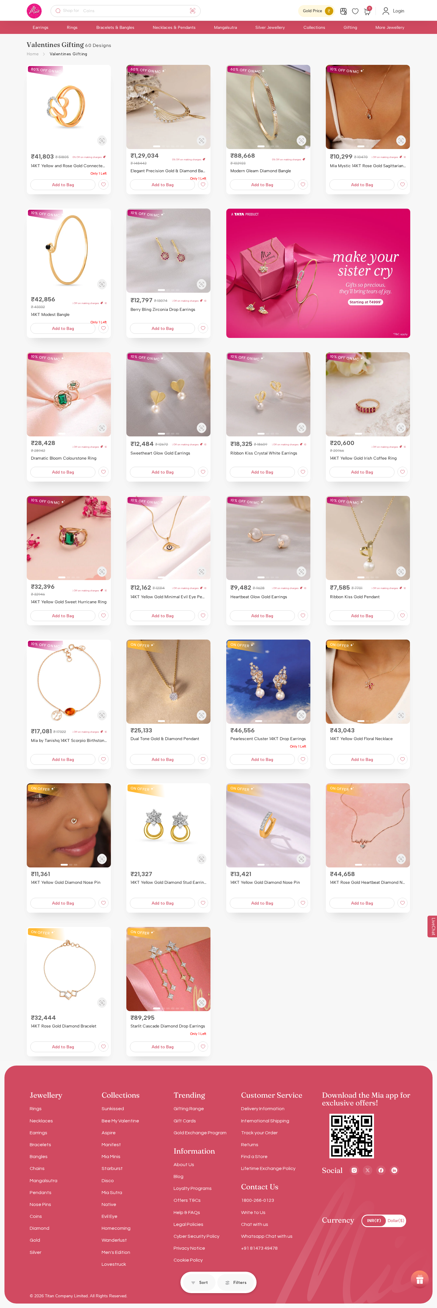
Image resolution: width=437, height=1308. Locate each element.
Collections (314, 27)
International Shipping (265, 1121)
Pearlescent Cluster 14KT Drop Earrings (268, 738)
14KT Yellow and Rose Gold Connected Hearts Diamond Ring (69, 165)
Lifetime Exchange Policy (268, 1168)
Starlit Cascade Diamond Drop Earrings (168, 1026)
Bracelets (40, 1144)
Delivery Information (262, 1108)
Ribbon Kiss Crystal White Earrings (263, 453)
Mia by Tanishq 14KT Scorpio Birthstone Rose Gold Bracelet (69, 740)
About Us (184, 1164)
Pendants (40, 1192)
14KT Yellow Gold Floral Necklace (361, 738)
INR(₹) (374, 1220)
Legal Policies (188, 1224)
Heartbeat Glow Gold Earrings (258, 596)
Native (109, 1204)
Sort (203, 1282)
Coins (36, 1216)
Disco (108, 1180)
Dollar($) (396, 1220)
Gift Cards (185, 1121)
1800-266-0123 (257, 1200)
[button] (33, 107)
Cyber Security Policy (196, 1236)
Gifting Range (189, 1108)
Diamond (39, 1228)
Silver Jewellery (270, 27)
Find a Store (254, 1156)
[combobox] (129, 11)
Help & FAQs (187, 1212)
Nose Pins (40, 1204)
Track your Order (259, 1132)
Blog (178, 1176)
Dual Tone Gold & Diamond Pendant (165, 738)
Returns (249, 1144)
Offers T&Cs (187, 1200)
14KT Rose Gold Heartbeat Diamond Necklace (368, 882)
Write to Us (253, 1212)
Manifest (111, 1144)
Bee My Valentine (120, 1121)
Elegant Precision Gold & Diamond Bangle (168, 170)
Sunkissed (113, 1108)
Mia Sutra (112, 1192)
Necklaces (41, 1121)
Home (33, 54)
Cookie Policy (188, 1260)
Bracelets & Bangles (115, 27)
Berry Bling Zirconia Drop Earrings (163, 309)
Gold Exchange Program (200, 1132)
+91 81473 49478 (259, 1248)
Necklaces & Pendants (174, 27)
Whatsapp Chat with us (267, 1236)
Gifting (350, 27)
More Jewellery (389, 27)
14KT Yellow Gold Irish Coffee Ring (363, 458)
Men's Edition (116, 1252)
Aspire (109, 1132)
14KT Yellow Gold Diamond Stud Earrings (168, 882)
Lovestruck (114, 1264)
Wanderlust (114, 1240)
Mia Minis (111, 1156)
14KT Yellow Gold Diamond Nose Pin (65, 882)
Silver (35, 1252)
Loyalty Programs (193, 1188)
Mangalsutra (225, 27)
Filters (239, 1282)
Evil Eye (109, 1216)
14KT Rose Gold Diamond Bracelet (63, 1026)
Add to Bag (63, 184)
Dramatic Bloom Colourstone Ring (63, 458)
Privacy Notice (189, 1248)
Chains (37, 1168)
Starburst (112, 1168)
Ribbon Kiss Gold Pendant (355, 596)
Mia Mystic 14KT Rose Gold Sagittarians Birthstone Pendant (368, 165)
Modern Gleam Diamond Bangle (260, 170)
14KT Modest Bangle (50, 314)
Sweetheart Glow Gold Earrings (160, 453)
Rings (72, 27)
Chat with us (254, 1224)
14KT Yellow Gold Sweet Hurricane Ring (68, 601)
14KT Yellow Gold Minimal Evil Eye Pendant (168, 596)
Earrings (40, 27)
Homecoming (116, 1228)
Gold (35, 1240)
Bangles (39, 1156)
